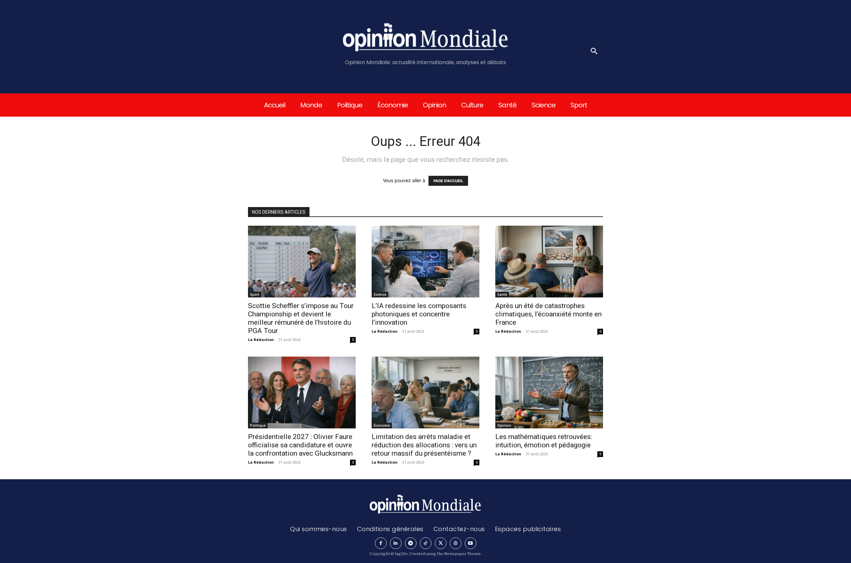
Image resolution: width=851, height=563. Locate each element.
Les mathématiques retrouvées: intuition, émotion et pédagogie (543, 441)
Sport (254, 294)
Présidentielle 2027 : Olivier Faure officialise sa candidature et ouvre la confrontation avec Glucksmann (300, 445)
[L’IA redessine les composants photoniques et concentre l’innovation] (425, 261)
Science (380, 294)
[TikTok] (425, 543)
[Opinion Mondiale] (425, 38)
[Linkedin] (396, 543)
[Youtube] (470, 543)
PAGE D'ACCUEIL (448, 180)
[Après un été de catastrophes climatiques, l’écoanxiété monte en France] (549, 261)
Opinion (504, 425)
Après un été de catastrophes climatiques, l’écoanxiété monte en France (548, 314)
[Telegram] (411, 543)
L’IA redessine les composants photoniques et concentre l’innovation (419, 314)
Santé (502, 294)
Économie (382, 425)
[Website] (455, 543)
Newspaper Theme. (463, 553)
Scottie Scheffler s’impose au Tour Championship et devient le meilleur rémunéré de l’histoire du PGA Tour (301, 318)
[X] (440, 543)
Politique (258, 425)
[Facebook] (381, 543)
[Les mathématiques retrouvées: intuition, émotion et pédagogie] (549, 392)
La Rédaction (261, 339)
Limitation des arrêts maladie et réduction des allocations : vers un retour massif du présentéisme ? (424, 445)
